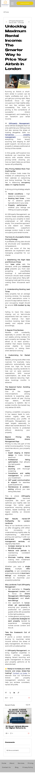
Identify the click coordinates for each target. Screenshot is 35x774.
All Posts (6, 12)
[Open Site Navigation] (12, 3)
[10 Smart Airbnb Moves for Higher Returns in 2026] (18, 716)
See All (28, 705)
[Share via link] (18, 692)
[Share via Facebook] (6, 692)
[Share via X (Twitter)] (10, 692)
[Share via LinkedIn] (14, 692)
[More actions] (29, 22)
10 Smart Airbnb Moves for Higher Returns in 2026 (17, 727)
